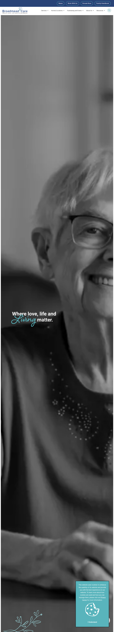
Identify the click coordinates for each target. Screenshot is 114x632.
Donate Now (86, 3)
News (61, 3)
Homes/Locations (57, 10)
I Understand (92, 622)
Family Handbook (102, 3)
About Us (89, 10)
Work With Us (72, 3)
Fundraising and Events (74, 10)
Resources (100, 10)
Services (44, 10)
